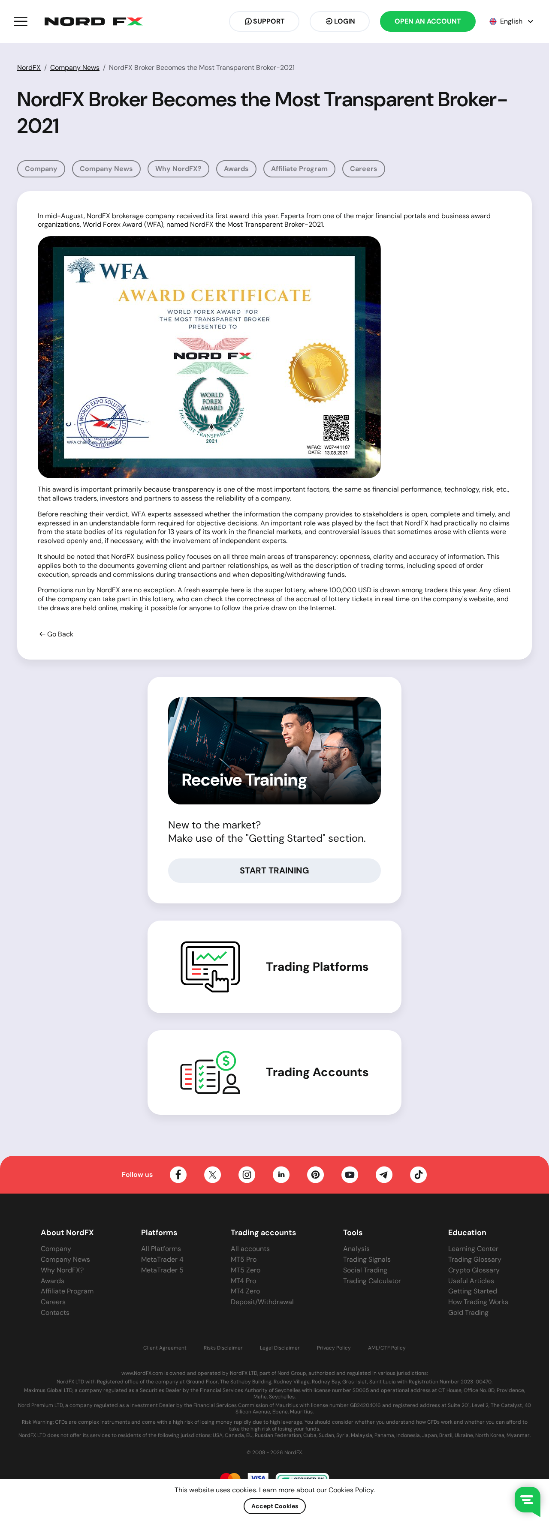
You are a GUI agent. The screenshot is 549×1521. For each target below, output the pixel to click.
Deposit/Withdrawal (262, 1301)
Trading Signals (367, 1259)
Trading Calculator (372, 1280)
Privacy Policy (334, 1348)
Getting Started (472, 1291)
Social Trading (365, 1270)
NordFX (29, 67)
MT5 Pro (243, 1259)
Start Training (274, 870)
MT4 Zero (245, 1291)
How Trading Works (478, 1301)
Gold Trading (468, 1312)
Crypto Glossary (474, 1270)
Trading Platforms (317, 967)
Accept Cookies (274, 1506)
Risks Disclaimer (223, 1348)
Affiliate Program (299, 168)
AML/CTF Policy (387, 1348)
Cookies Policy (351, 1489)
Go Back (60, 634)
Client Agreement (165, 1348)
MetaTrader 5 (162, 1270)
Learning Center (473, 1248)
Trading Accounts (317, 1072)
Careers (363, 168)
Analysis (356, 1248)
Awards (236, 168)
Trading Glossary (474, 1259)
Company (41, 168)
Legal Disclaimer (280, 1348)
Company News (75, 67)
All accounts (250, 1248)
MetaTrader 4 (162, 1259)
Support (269, 21)
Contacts (55, 1312)
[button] (20, 21)
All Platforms (161, 1248)
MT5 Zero (245, 1270)
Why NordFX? (178, 168)
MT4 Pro (243, 1280)
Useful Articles (471, 1280)
